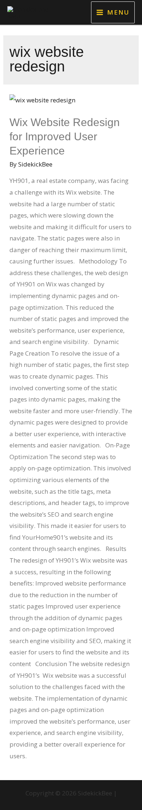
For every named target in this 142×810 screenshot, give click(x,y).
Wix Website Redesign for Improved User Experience (64, 136)
